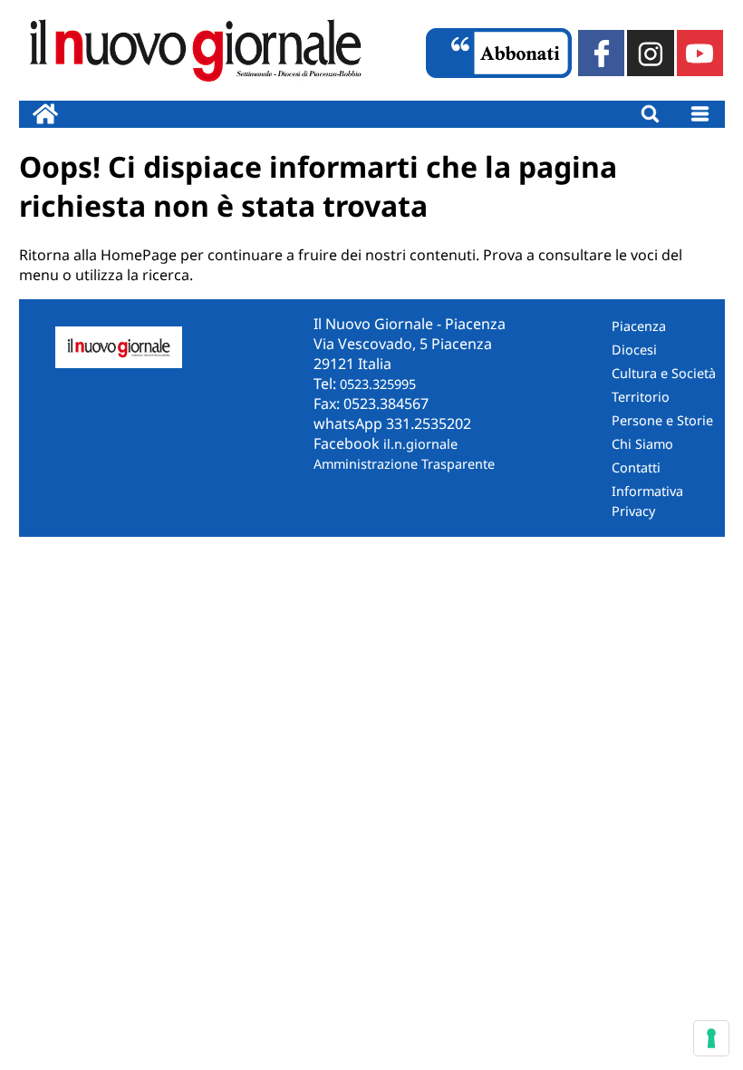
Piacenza (639, 326)
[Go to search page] (650, 114)
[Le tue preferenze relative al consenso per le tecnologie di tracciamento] (711, 1038)
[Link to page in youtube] (700, 53)
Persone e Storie (662, 420)
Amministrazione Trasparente (404, 463)
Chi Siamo (642, 443)
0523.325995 (378, 384)
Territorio (641, 396)
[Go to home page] (45, 114)
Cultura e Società (664, 373)
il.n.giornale (420, 443)
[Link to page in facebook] (601, 53)
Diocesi (634, 349)
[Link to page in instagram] (650, 53)
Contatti (636, 467)
